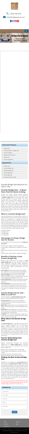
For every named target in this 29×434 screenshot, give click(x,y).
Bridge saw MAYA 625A (9, 155)
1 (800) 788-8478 (15, 14)
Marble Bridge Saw (8, 170)
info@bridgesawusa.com (16, 17)
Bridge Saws (7, 148)
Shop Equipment (8, 152)
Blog (17, 424)
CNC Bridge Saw (8, 175)
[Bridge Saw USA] (14, 6)
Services (6, 424)
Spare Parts (7, 157)
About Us (18, 422)
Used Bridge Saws (8, 172)
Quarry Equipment (8, 159)
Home (5, 422)
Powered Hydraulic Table (10, 177)
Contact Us (6, 426)
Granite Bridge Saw (8, 168)
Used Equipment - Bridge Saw (11, 150)
